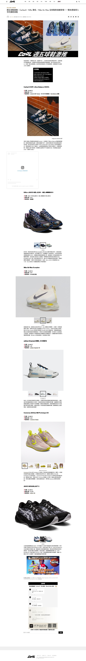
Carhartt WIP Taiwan (35, 93)
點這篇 (31, 199)
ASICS (31, 192)
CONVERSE (26, 579)
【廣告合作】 (49, 655)
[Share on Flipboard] (73, 17)
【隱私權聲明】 (54, 655)
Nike (25, 267)
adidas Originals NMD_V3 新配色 (41, 77)
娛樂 (37, 1)
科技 (41, 1)
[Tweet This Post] (71, 17)
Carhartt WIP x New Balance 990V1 (42, 72)
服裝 (33, 1)
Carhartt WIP (55, 577)
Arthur (12, 16)
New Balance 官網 (55, 93)
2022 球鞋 (32, 577)
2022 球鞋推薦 (38, 577)
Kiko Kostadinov (39, 252)
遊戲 (50, 1)
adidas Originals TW (35, 347)
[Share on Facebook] (69, 17)
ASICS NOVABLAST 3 (38, 80)
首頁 (8, 7)
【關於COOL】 (39, 655)
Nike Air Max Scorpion (39, 76)
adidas (26, 341)
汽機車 (46, 1)
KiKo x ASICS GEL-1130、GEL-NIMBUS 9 (43, 74)
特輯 (25, 1)
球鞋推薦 (40, 579)
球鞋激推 (14, 7)
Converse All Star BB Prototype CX (41, 79)
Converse (27, 413)
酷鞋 (29, 1)
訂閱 (61, 632)
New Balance (39, 87)
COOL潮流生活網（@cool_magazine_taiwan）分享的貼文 (22, 186)
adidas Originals (44, 577)
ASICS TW (32, 493)
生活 (54, 1)
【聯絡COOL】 (44, 655)
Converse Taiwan (34, 419)
